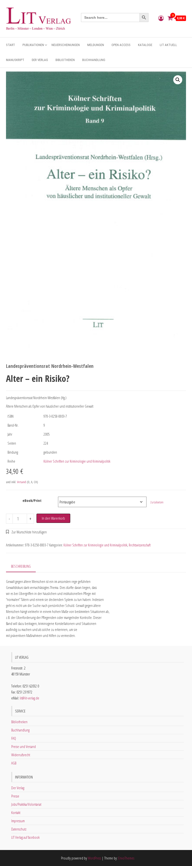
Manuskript (15, 60)
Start (10, 45)
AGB (13, 762)
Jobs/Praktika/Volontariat (26, 804)
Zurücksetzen (157, 502)
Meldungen (95, 45)
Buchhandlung (93, 60)
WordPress (94, 857)
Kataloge (145, 45)
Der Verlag (40, 60)
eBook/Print (32, 500)
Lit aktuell (168, 45)
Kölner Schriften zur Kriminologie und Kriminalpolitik (77, 461)
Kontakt (15, 812)
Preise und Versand (23, 746)
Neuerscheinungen (66, 45)
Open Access (121, 45)
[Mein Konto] (161, 18)
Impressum (18, 820)
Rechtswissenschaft (139, 545)
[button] (177, 79)
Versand (21, 482)
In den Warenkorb (53, 518)
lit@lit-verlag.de (29, 697)
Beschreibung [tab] (21, 566)
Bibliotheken (65, 60)
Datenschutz (18, 828)
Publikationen (33, 45)
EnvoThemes (126, 857)
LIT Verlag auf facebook (25, 837)
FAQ (13, 738)
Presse (15, 795)
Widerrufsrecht (20, 754)
